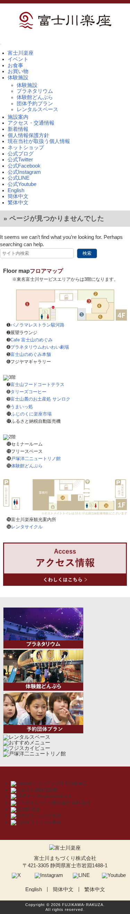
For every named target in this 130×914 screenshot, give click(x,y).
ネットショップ (26, 147)
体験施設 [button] (18, 77)
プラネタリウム (35, 91)
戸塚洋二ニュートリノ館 (36, 458)
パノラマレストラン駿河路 (37, 325)
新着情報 (18, 129)
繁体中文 (18, 202)
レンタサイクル (27, 526)
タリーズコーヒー (28, 391)
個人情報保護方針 (28, 135)
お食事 (15, 65)
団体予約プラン (35, 103)
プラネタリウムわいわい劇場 (39, 347)
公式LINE (18, 178)
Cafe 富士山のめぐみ (31, 339)
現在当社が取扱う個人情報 (39, 141)
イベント (18, 59)
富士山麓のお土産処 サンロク (40, 399)
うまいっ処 (21, 406)
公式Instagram (24, 172)
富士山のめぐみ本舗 (30, 354)
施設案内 (18, 117)
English (16, 190)
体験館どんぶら (35, 97)
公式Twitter (20, 159)
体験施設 (27, 85)
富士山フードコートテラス (37, 384)
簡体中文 (18, 196)
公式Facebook (24, 166)
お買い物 (18, 71)
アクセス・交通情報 (31, 123)
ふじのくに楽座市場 (31, 413)
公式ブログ (21, 153)
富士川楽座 (21, 53)
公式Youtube (22, 184)
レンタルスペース (37, 109)
